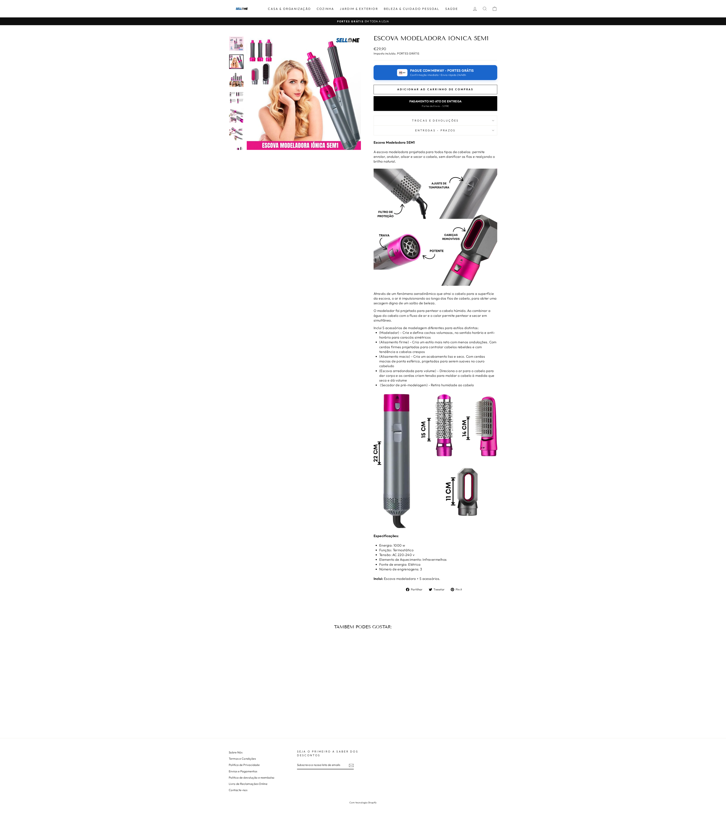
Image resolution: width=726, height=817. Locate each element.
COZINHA (325, 9)
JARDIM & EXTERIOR (359, 9)
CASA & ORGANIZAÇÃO (289, 9)
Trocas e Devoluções (435, 120)
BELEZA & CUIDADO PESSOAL (412, 9)
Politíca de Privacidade (244, 765)
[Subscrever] (351, 765)
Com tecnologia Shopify (363, 802)
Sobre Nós (235, 752)
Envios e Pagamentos (243, 771)
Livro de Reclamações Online (248, 784)
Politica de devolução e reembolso (252, 777)
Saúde (451, 9)
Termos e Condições (242, 758)
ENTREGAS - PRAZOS (435, 130)
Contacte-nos (238, 790)
